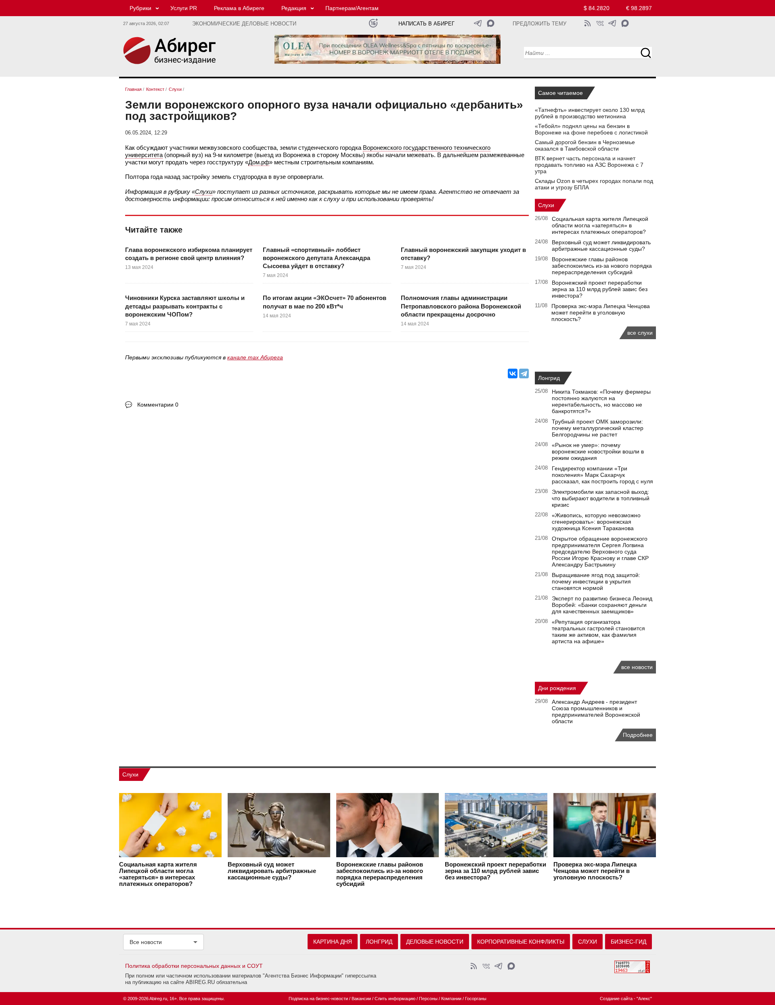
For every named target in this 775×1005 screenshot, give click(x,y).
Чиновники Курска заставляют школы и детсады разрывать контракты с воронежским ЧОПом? (185, 306)
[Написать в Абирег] (490, 23)
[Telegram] (524, 373)
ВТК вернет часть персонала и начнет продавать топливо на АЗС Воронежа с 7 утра (589, 164)
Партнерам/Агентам (352, 8)
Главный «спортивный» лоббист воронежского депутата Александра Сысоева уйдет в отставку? (316, 258)
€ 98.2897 (639, 8)
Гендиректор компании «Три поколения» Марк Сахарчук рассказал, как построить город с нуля (602, 475)
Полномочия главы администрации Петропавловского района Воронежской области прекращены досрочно (461, 306)
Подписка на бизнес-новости (318, 998)
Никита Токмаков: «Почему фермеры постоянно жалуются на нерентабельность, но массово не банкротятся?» (601, 401)
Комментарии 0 (157, 404)
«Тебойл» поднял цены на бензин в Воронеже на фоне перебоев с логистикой (591, 129)
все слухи (640, 332)
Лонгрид (549, 378)
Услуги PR (183, 8)
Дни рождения (557, 688)
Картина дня (332, 941)
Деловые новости (434, 941)
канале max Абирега (255, 357)
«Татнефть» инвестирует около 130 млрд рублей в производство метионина (590, 113)
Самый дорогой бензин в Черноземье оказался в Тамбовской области (585, 145)
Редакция (293, 8)
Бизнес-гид (628, 941)
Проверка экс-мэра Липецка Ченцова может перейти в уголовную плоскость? (600, 312)
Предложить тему (539, 24)
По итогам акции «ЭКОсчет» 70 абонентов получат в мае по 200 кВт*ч (324, 301)
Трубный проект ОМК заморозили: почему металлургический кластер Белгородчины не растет (597, 428)
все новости (637, 667)
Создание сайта (616, 998)
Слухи (203, 191)
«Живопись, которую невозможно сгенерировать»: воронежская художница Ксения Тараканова (596, 521)
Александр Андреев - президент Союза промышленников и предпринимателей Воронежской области (596, 711)
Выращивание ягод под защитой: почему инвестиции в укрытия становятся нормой (596, 581)
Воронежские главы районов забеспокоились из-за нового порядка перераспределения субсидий (602, 265)
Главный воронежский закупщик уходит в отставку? (463, 253)
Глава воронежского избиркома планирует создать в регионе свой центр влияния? (188, 253)
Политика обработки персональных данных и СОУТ (194, 966)
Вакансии (361, 998)
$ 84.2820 (597, 8)
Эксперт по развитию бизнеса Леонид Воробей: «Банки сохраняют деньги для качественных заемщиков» (602, 605)
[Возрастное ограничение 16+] (373, 23)
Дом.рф (258, 162)
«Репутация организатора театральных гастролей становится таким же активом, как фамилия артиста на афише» (598, 631)
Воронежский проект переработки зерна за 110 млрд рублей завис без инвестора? (599, 289)
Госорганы (475, 998)
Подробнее (638, 735)
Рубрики (140, 8)
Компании (451, 998)
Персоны (428, 998)
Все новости (146, 942)
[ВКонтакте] (512, 373)
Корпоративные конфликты (520, 941)
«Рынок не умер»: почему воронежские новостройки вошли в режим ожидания (598, 451)
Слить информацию (395, 998)
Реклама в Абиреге (239, 8)
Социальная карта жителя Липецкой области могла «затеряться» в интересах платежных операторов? (600, 225)
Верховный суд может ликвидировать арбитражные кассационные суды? (601, 245)
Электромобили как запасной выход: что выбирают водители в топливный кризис (600, 498)
